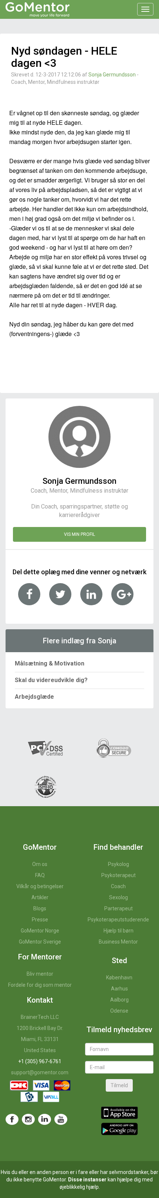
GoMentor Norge (40, 931)
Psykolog (118, 864)
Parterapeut (118, 908)
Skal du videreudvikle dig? (51, 680)
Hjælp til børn (118, 931)
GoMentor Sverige (40, 942)
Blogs (39, 908)
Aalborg (119, 1000)
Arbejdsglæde (34, 696)
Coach (118, 886)
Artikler (39, 897)
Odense (119, 1011)
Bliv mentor (40, 974)
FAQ (40, 875)
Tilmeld (119, 1085)
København (119, 977)
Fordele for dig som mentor (40, 985)
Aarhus (119, 989)
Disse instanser (87, 1179)
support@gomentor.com (39, 1072)
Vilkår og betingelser (40, 886)
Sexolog (118, 897)
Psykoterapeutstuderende (118, 920)
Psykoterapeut (118, 875)
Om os (39, 864)
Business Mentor (118, 942)
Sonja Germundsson (112, 75)
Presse (40, 920)
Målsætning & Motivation (49, 663)
